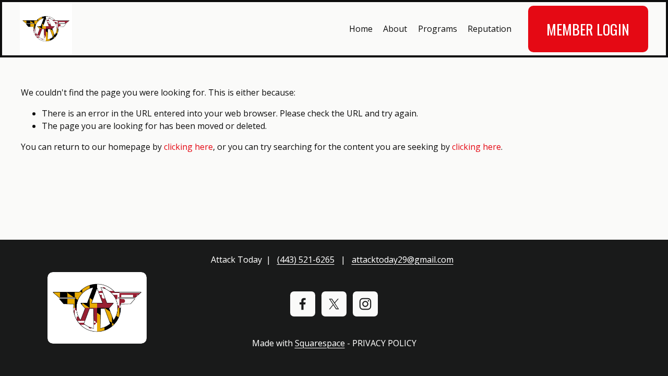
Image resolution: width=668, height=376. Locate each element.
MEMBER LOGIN (587, 29)
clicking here (188, 146)
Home (361, 28)
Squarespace (320, 343)
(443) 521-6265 (306, 259)
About (395, 28)
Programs (437, 28)
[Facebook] (302, 303)
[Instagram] (365, 303)
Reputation (489, 28)
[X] (334, 303)
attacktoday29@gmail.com (403, 259)
